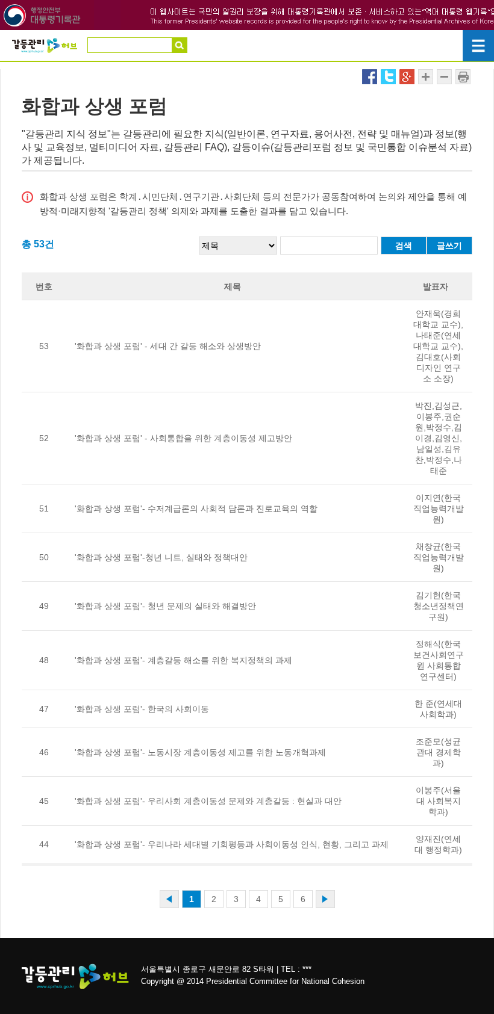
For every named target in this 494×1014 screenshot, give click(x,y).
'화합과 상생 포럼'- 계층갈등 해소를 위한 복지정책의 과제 (183, 660)
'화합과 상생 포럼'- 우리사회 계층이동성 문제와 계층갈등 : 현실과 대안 (208, 801)
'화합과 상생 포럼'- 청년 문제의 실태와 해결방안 (165, 606)
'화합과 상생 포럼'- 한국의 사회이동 (142, 709)
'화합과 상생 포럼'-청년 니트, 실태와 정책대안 (161, 557)
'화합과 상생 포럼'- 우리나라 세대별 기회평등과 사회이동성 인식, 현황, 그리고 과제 (232, 844)
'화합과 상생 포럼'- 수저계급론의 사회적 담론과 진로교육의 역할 (196, 508)
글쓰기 (449, 245)
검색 (403, 245)
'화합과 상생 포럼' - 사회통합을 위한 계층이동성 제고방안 (183, 438)
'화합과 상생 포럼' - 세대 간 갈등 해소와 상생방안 (168, 346)
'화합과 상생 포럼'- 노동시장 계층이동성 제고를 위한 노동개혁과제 (200, 752)
